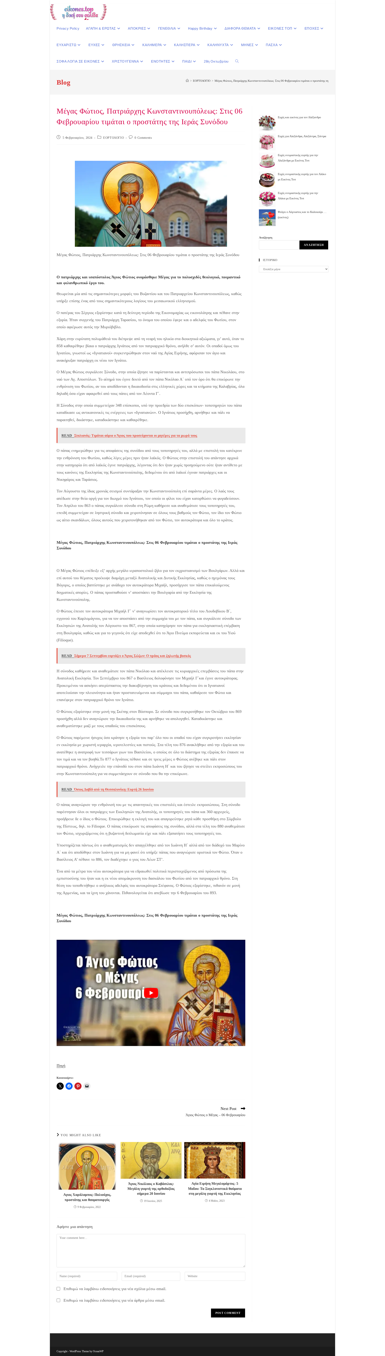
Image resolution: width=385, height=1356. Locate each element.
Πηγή (61, 1065)
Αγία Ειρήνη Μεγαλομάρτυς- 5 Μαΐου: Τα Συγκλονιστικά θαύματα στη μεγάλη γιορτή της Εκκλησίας (215, 1188)
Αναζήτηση (265, 237)
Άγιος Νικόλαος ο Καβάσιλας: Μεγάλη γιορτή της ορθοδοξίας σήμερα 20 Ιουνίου (151, 1189)
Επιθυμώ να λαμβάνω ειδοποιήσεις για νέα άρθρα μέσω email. (114, 1300)
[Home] (187, 80)
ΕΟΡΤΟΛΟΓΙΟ (113, 137)
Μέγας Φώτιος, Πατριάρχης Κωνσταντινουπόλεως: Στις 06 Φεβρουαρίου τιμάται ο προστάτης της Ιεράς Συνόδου (281, 80)
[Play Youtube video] (151, 993)
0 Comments (143, 137)
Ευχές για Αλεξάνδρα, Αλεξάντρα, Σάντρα (302, 136)
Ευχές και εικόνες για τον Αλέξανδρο (299, 117)
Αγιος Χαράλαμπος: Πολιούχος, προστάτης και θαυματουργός (87, 1197)
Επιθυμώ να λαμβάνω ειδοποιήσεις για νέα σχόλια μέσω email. (114, 1289)
